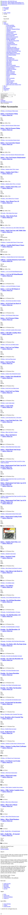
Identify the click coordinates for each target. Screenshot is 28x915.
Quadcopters (9, 70)
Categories (5, 23)
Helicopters (8, 62)
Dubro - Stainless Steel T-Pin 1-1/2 (11, 542)
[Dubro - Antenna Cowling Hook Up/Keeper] (13, 743)
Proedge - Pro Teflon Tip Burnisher (11, 688)
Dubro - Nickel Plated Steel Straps (11, 449)
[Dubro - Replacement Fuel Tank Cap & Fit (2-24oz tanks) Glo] (14, 480)
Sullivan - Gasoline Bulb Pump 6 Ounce (12, 245)
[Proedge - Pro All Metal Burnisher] (10, 597)
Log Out (5, 888)
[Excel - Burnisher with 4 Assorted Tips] (11, 714)
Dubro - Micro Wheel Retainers (10, 819)
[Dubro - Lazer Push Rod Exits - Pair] (11, 417)
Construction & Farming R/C (13, 48)
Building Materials (10, 39)
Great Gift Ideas (7, 903)
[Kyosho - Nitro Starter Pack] (9, 213)
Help (4, 10)
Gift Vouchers (9, 27)
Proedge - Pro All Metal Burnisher (11, 600)
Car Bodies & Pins (10, 43)
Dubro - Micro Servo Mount (9, 804)
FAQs (4, 87)
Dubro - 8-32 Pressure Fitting (9, 113)
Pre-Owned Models (10, 26)
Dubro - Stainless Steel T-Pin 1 (9, 172)
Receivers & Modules (11, 74)
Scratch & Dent (6, 906)
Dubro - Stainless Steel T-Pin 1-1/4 (11, 186)
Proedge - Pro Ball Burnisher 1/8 (10, 629)
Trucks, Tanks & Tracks (11, 83)
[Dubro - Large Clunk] (7, 403)
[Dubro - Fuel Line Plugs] (8, 359)
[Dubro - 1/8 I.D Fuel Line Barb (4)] (11, 300)
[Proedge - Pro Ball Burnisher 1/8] (10, 626)
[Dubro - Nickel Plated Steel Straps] (10, 446)
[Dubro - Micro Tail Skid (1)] (9, 432)
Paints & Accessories (11, 65)
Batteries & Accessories (11, 34)
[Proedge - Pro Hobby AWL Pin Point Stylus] (13, 641)
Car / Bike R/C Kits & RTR (12, 40)
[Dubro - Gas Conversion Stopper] (10, 140)
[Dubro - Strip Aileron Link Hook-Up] (11, 568)
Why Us (5, 85)
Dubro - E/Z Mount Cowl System (10, 761)
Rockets (8, 75)
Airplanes (8, 30)
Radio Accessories (10, 73)
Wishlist (6, 8)
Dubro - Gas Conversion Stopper (10, 143)
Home (4, 22)
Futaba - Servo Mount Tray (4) (10, 201)
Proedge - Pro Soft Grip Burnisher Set (12, 658)
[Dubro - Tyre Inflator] (7, 582)
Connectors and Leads (11, 47)
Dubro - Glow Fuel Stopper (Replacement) (13, 157)
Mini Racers (9, 64)
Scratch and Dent (10, 25)
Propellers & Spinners (11, 69)
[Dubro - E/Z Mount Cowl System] (10, 758)
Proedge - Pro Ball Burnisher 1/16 (11, 615)
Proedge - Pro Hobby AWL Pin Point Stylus (13, 644)
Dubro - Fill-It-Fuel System (8, 775)
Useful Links (6, 895)
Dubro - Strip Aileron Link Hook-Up (11, 571)
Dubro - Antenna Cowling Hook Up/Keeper (13, 746)
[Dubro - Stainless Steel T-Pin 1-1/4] (11, 183)
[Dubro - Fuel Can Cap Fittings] (10, 344)
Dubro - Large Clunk (7, 405)
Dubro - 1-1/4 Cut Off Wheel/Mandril (12, 274)
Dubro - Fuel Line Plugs (8, 362)
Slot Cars (8, 79)
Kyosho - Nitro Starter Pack (9, 216)
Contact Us (6, 89)
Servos (7, 76)
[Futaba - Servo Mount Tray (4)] (10, 198)
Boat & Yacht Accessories (12, 36)
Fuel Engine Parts (10, 58)
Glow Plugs (9, 61)
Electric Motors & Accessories (13, 53)
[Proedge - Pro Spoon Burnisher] (10, 670)
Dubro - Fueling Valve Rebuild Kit (11, 376)
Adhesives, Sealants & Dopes (13, 29)
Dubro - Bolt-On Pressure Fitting (10, 128)
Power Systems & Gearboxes (13, 66)
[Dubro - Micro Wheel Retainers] (10, 816)
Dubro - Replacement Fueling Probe (11, 516)
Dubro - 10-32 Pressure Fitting (10, 318)
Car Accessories (10, 42)
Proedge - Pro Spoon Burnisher (10, 673)
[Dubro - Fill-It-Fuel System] (9, 772)
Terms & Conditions (8, 896)
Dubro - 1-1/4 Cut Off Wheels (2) (10, 289)
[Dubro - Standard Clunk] (8, 553)
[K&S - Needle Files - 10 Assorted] (10, 831)
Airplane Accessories (11, 31)
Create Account (6, 883)
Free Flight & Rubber (11, 54)
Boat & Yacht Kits (10, 35)
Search (2, 97)
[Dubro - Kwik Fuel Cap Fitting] (10, 388)
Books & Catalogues (11, 38)
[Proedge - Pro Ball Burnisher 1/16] (10, 612)
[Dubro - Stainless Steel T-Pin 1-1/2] (9, 539)
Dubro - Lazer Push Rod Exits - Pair (11, 420)
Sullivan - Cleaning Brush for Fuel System (13, 259)
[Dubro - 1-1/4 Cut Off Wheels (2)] (10, 286)
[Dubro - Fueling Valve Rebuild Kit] (11, 373)
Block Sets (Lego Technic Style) (13, 84)
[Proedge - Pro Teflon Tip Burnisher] (11, 685)
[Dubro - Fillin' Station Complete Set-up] (12, 787)
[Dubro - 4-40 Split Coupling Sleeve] (11, 329)
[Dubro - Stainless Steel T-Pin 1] (10, 169)
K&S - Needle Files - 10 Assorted (10, 834)
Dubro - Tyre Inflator (7, 585)
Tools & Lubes (9, 82)
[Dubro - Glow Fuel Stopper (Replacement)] (12, 154)
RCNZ (5, 21)
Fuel (7, 56)
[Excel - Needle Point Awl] (8, 729)
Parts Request (6, 88)
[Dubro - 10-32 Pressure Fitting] (10, 315)
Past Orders (6, 886)
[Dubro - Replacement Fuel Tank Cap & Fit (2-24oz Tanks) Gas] (14, 462)
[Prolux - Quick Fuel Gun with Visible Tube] (12, 227)
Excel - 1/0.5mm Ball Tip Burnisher (11, 702)
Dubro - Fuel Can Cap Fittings (10, 347)
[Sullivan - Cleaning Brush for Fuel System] (12, 256)
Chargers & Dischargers (11, 44)
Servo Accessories (10, 78)
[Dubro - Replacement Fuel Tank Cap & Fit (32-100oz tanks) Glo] (14, 497)
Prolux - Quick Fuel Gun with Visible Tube (13, 230)
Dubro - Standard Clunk (8, 556)
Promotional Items (10, 67)
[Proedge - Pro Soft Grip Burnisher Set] (11, 656)
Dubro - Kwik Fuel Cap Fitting (10, 391)
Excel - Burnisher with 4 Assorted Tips (12, 717)
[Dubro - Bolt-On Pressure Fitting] (10, 125)
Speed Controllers (10, 80)
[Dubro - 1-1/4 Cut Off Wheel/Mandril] (11, 271)
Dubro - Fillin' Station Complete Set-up (12, 790)
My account (6, 7)
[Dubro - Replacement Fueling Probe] (11, 513)
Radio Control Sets (10, 71)
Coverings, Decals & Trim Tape (13, 51)
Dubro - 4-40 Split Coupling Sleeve (11, 332)
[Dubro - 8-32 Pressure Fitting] (9, 110)
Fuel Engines (9, 57)
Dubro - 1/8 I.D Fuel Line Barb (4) (11, 303)
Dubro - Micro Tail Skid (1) (9, 435)
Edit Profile (6, 884)
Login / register (6, 12)
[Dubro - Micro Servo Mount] (9, 802)
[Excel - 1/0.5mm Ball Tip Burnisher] (11, 699)
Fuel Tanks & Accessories (12, 60)
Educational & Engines (11, 52)
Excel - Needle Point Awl (8, 731)
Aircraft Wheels (9, 33)
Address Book (6, 887)
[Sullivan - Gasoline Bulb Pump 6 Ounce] (12, 242)
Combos (8, 45)
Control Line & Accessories (12, 49)
